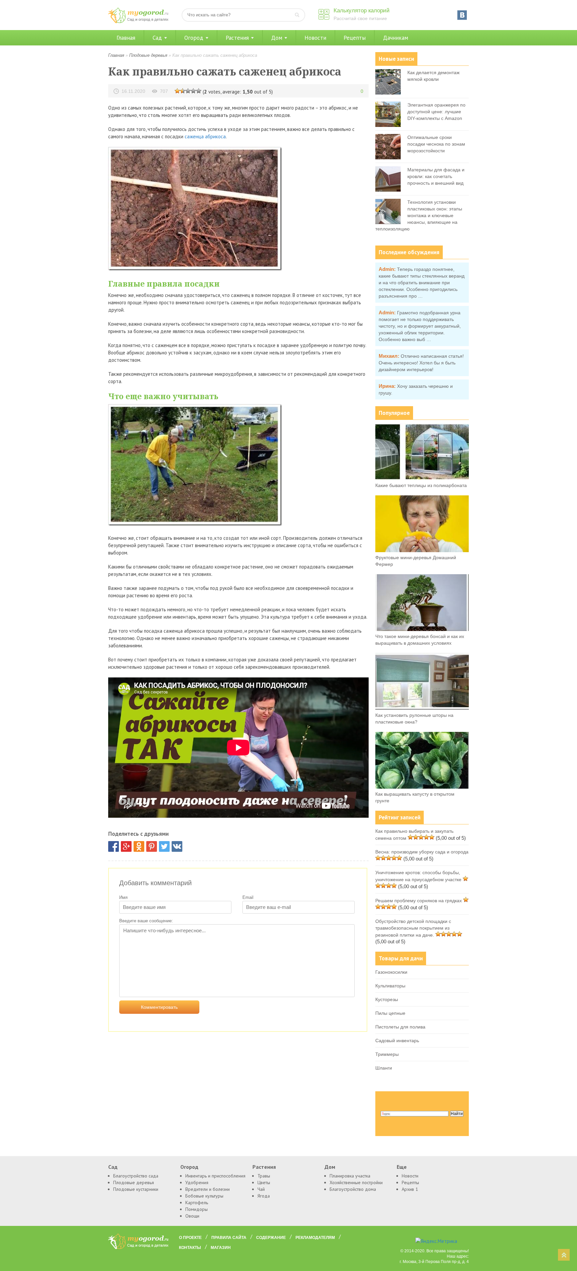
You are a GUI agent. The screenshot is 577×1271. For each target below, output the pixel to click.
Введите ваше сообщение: (146, 920)
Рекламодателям (315, 1237)
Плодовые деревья (148, 55)
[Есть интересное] (188, 91)
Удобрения (196, 1182)
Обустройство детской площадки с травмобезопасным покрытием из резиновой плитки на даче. (413, 928)
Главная (126, 37)
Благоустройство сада (135, 1176)
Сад (157, 37)
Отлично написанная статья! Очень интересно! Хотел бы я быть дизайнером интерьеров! (421, 362)
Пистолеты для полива (400, 1026)
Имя (123, 897)
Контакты (190, 1247)
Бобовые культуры (204, 1196)
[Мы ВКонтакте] (462, 15)
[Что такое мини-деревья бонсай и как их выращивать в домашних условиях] (422, 629)
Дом (276, 37)
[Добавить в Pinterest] (151, 846)
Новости (315, 37)
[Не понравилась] (177, 91)
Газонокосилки (391, 972)
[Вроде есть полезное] (182, 91)
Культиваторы (390, 985)
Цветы (263, 1182)
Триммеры (387, 1054)
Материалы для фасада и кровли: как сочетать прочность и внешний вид (435, 176)
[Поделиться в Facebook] (113, 846)
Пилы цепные (390, 1013)
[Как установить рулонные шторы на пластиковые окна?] (422, 708)
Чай (261, 1189)
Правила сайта (228, 1237)
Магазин (221, 1247)
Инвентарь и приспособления (215, 1176)
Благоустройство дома (353, 1189)
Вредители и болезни (207, 1189)
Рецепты (355, 37)
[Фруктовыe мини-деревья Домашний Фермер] (422, 550)
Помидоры (196, 1209)
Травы (263, 1176)
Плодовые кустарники (135, 1189)
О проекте (190, 1237)
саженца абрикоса (205, 136)
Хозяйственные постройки (356, 1182)
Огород (193, 37)
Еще (402, 1166)
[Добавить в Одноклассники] (139, 846)
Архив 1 (410, 1189)
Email (247, 897)
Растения (237, 37)
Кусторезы (386, 999)
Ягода (263, 1196)
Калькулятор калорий (362, 10)
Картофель (196, 1203)
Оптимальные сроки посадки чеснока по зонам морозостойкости (436, 144)
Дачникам (395, 37)
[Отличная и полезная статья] (198, 91)
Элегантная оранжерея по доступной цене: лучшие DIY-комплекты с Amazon (436, 111)
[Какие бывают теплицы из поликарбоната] (422, 478)
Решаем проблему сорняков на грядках (418, 900)
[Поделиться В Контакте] (177, 846)
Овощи (192, 1216)
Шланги (383, 1068)
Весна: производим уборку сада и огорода (421, 851)
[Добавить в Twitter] (164, 846)
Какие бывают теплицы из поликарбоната (421, 485)
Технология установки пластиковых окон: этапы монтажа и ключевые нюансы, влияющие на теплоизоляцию (418, 215)
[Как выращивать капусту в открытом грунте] (422, 787)
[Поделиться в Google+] (126, 846)
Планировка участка (350, 1176)
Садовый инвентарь (397, 1040)
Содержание (271, 1237)
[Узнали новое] (193, 91)
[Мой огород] (138, 21)
